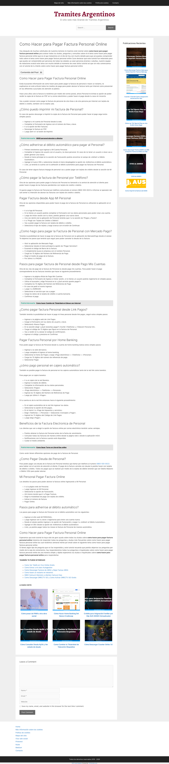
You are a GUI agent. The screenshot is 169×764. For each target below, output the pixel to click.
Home (18, 727)
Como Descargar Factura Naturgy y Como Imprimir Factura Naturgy (136, 71)
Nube (18, 745)
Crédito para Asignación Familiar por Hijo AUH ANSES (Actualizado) (98, 615)
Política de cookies (102, 3)
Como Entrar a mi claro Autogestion (38, 568)
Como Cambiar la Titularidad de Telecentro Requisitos (66, 646)
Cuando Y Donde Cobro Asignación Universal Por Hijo (136, 97)
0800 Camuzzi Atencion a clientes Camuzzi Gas (43, 575)
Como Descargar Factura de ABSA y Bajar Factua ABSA (46, 570)
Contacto (115, 3)
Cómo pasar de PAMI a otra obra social (34, 615)
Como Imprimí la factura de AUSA (136, 191)
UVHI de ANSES (136, 176)
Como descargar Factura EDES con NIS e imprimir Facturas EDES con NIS (136, 150)
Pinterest (19, 742)
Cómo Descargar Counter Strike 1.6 (98, 644)
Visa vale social (22, 739)
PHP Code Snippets (77, 763)
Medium (19, 748)
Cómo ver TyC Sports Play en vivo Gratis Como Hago (136, 124)
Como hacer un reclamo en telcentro (38, 573)
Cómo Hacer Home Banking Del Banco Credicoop (66, 615)
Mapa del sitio (59, 3)
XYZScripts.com (93, 763)
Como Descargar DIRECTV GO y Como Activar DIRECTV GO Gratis (50, 578)
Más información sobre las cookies (80, 3)
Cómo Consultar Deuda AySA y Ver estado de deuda (34, 646)
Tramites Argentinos (84, 14)
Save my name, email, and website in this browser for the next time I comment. (53, 706)
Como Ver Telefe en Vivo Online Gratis (39, 565)
